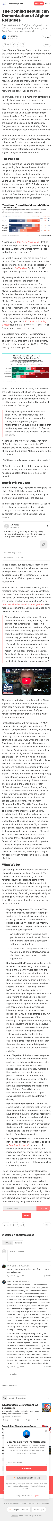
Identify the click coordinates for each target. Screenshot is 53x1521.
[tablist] (12, 1242)
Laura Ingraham (36, 604)
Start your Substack (20, 1509)
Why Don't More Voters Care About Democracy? (20, 1406)
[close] (46, 1431)
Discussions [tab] (21, 1398)
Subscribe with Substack (28, 1478)
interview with (9, 604)
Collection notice (42, 1503)
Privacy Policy (26, 1488)
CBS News (22, 242)
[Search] (48, 1397)
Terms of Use (38, 1483)
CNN (17, 268)
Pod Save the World (19, 1145)
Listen (47, 37)
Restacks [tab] (18, 1243)
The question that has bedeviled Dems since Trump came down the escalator (20, 1412)
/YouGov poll (33, 242)
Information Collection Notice (31, 1486)
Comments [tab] (7, 1243)
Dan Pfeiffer (13, 36)
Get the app (39, 1509)
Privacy (24, 1503)
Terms (31, 1503)
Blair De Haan (13, 1281)
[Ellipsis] (50, 1266)
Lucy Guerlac (12, 1265)
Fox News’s (22, 604)
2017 (27, 321)
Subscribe (39, 3)
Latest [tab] (11, 1398)
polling (23, 268)
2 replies (13, 1374)
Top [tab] (4, 1398)
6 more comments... (10, 1385)
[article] (26, 1412)
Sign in (48, 3)
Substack (14, 1516)
